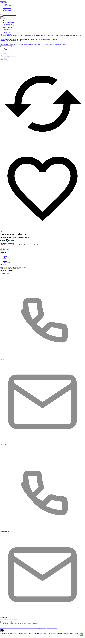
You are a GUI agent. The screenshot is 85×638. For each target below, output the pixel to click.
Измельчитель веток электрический (42, 39)
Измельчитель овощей (45, 35)
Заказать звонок (13, 56)
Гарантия (10, 13)
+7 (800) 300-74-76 (4, 56)
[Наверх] (2, 630)
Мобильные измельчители (60, 44)
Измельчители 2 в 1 (10, 35)
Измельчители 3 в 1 (28, 35)
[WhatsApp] (6, 250)
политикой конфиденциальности (32, 623)
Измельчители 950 (30, 44)
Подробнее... (77, 633)
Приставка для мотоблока (56, 35)
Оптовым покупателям (8, 11)
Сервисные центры (7, 10)
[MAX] (4, 250)
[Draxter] (2, 16)
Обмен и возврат (6, 6)
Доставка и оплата (7, 5)
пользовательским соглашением (16, 623)
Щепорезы (2, 38)
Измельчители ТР (36, 35)
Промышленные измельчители (7, 43)
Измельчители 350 (4, 44)
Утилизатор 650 (4, 42)
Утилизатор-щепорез (5, 39)
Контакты (6, 13)
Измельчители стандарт (67, 35)
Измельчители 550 (39, 44)
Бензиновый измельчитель (28, 39)
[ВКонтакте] (8, 250)
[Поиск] (12, 46)
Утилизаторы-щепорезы (49, 44)
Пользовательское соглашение (27, 628)
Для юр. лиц (3, 1)
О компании (5, 4)
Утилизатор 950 (11, 42)
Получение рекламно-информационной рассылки (45, 628)
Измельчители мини (18, 35)
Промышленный (53, 39)
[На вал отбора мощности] (9, 40)
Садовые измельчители (5, 34)
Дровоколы (3, 35)
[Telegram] (1, 250)
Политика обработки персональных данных (10, 628)
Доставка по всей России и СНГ (9, 15)
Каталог (3, 18)
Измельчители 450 (22, 44)
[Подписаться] (11, 622)
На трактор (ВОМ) (4, 40)
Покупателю (3, 2)
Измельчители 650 (13, 44)
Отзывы (2, 13)
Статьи (4, 9)
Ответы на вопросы (7, 8)
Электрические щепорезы (16, 39)
